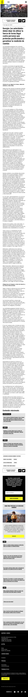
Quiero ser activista (5, 650)
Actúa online (4, 649)
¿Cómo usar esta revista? (8, 601)
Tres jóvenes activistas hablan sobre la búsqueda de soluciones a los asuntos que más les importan (13, 568)
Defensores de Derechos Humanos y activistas (12, 456)
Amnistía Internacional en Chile (8, 637)
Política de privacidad (6, 641)
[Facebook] (14, 692)
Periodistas (3, 664)
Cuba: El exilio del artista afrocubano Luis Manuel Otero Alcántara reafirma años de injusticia (13, 612)
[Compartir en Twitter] (23, 20)
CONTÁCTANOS (5, 654)
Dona (2, 648)
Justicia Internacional (7, 462)
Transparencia (4, 638)
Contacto (3, 657)
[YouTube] (25, 692)
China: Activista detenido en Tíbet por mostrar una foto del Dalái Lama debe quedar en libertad (13, 591)
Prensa (15, 462)
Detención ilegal (6, 414)
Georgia (15, 459)
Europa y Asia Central (7, 459)
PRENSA (3, 661)
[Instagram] (18, 692)
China (4, 541)
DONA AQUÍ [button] (14, 536)
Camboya (5, 427)
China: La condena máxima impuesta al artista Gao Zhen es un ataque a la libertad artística (13, 545)
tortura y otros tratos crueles (9, 465)
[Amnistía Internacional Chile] (2, 2)
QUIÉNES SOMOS (5, 633)
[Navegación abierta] (26, 2)
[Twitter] (21, 692)
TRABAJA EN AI (5, 678)
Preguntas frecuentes (6, 639)
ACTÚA (3, 644)
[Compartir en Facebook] (20, 20)
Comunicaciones (5, 666)
